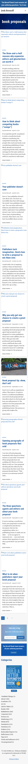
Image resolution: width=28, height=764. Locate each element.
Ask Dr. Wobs (5, 706)
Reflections (5, 734)
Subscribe (20, 637)
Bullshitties (5, 712)
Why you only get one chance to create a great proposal (13, 318)
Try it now (22, 5)
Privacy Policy (14, 759)
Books (4, 50)
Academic (4, 701)
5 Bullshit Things (7, 696)
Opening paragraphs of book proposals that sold (13, 443)
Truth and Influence (8, 739)
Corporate (4, 714)
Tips (2, 737)
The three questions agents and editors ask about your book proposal (13, 510)
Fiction (3, 717)
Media (3, 722)
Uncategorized (6, 742)
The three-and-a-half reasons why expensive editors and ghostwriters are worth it (13, 57)
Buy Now (14, 690)
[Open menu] (25, 10)
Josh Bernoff (7, 65)
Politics (3, 729)
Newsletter (5, 724)
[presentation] (14, 39)
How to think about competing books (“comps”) (11, 124)
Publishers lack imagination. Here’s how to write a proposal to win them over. (13, 253)
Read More (7, 95)
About (3, 699)
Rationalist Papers (7, 732)
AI (2, 704)
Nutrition (4, 727)
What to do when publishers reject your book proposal (12, 577)
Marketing (5, 719)
